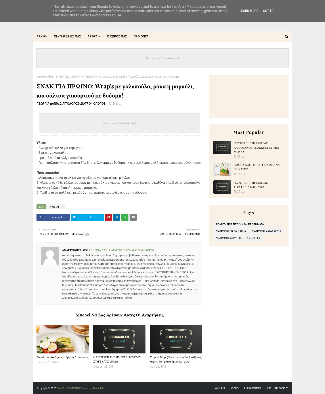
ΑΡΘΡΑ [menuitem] (93, 36)
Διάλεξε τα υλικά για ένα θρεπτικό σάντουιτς (62, 357)
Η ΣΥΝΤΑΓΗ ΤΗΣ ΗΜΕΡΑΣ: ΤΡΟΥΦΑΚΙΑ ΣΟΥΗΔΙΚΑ (251, 185)
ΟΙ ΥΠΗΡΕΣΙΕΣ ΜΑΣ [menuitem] (67, 36)
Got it (268, 11)
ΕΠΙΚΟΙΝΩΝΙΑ (252, 388)
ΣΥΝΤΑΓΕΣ (62, 76)
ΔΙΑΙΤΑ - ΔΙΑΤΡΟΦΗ (68, 388)
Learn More (248, 11)
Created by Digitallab (92, 388)
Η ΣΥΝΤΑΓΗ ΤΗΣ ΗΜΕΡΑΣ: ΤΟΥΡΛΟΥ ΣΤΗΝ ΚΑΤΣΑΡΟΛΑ (117, 359)
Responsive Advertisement (162, 58)
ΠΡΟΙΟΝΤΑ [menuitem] (141, 36)
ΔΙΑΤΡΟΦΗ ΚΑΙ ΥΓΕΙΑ (229, 238)
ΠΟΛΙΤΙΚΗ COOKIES (277, 388)
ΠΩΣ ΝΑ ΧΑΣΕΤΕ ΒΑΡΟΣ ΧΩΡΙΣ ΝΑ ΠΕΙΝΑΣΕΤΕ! (257, 167)
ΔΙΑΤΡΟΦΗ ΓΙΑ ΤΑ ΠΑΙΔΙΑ (231, 231)
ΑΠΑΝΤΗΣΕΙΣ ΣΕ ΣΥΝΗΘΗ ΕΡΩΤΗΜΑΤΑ (240, 224)
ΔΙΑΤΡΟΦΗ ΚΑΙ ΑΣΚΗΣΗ (266, 231)
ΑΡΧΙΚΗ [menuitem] (41, 36)
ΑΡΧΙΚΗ (220, 388)
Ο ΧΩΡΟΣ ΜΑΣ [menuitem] (117, 36)
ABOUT (234, 388)
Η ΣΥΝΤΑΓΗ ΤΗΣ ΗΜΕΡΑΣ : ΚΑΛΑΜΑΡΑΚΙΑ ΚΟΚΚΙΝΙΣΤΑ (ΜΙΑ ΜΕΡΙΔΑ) (256, 147)
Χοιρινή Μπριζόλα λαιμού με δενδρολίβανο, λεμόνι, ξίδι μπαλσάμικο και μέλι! (176, 359)
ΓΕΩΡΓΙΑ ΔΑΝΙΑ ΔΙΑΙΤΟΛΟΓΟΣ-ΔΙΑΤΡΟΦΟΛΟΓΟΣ (71, 103)
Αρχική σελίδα (44, 76)
